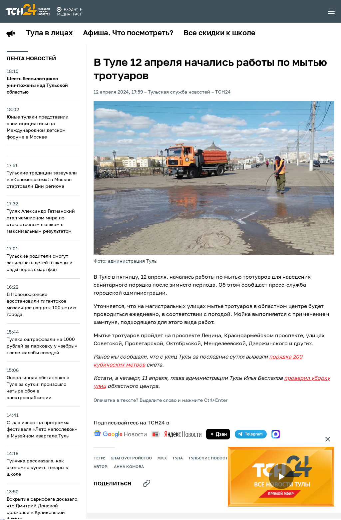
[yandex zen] (218, 434)
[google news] (120, 434)
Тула (177, 458)
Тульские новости (209, 458)
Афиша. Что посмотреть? (128, 33)
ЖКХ (162, 458)
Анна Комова (129, 467)
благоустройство (131, 458)
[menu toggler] (332, 11)
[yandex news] (176, 434)
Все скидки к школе (219, 33)
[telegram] (251, 434)
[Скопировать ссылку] (147, 483)
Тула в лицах (49, 33)
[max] (275, 434)
